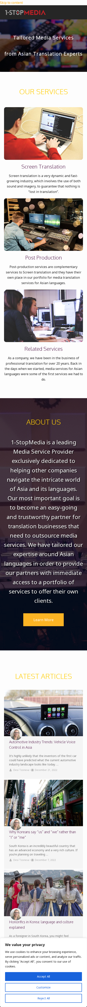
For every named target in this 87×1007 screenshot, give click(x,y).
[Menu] (80, 12)
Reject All (43, 998)
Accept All (43, 976)
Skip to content (11, 2)
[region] (43, 972)
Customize (43, 987)
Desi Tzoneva (21, 770)
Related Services (43, 348)
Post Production (43, 257)
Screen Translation (43, 166)
